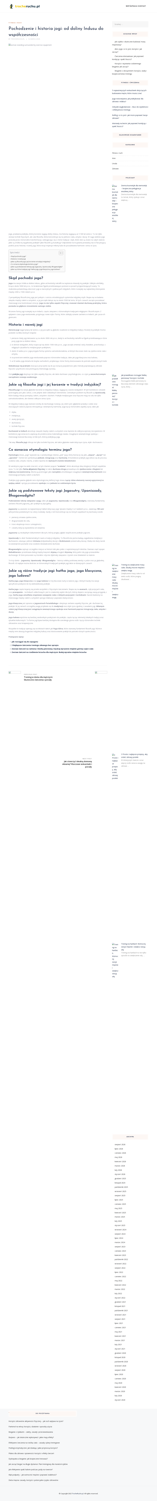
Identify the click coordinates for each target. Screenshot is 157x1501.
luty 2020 (118, 1395)
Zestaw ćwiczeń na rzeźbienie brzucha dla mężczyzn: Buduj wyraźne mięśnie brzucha (49, 652)
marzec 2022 (120, 1289)
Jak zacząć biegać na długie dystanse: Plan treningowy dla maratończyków (38, 1464)
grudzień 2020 (120, 1353)
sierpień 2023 (120, 1246)
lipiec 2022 (119, 1272)
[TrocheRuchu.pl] (24, 6)
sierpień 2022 (120, 1268)
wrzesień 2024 (120, 1229)
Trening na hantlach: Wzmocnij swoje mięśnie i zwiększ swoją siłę (133, 947)
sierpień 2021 (120, 1319)
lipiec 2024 (119, 1238)
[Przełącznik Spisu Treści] (60, 253)
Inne (114, 158)
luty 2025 (118, 1221)
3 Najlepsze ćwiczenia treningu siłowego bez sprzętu (35, 645)
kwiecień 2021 (120, 1336)
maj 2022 (118, 1280)
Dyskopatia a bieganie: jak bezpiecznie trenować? (28, 1459)
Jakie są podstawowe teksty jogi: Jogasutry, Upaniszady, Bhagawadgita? (37, 267)
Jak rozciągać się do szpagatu (25, 642)
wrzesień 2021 (120, 1315)
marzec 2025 (120, 1217)
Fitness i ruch (15, 23)
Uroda (114, 163)
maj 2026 (118, 1157)
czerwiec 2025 (120, 1204)
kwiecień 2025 (120, 1212)
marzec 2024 (120, 1242)
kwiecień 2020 (120, 1387)
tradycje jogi (43, 571)
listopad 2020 (120, 1357)
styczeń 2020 (120, 1400)
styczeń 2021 (120, 1349)
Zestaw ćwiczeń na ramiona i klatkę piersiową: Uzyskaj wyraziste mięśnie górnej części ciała (52, 649)
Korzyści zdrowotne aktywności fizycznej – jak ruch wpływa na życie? (36, 1421)
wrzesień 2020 (120, 1366)
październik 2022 (121, 1259)
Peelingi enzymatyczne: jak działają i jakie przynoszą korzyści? (33, 1448)
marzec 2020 (120, 1391)
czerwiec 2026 (120, 1153)
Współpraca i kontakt (136, 6)
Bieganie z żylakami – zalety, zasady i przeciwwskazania (31, 1432)
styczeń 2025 (120, 1225)
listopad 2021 (120, 1306)
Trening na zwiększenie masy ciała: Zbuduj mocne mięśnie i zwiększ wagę (133, 568)
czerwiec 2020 (120, 1378)
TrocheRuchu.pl (78, 1493)
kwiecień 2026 (120, 1161)
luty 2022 (118, 1293)
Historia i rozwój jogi (18, 259)
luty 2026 (118, 1170)
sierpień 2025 (120, 1195)
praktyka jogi (18, 374)
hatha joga (65, 571)
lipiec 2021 (119, 1323)
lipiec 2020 (119, 1374)
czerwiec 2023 (120, 1251)
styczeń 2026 (120, 1174)
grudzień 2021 (120, 1302)
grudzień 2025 (120, 1178)
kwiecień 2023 (120, 1255)
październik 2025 (121, 1187)
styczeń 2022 (120, 1298)
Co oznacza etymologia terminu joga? (24, 264)
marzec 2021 (120, 1340)
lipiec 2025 (119, 1200)
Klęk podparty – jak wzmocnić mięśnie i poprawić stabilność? (33, 1475)
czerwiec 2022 (120, 1276)
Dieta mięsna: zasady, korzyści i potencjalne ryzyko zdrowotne (33, 1480)
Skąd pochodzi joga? (18, 256)
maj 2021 (118, 1332)
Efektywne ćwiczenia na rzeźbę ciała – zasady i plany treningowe (34, 1443)
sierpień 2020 (120, 1370)
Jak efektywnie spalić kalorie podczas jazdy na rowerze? (31, 1469)
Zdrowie (115, 168)
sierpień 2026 (120, 1144)
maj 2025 (118, 1208)
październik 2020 (121, 1361)
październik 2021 (121, 1310)
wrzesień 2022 (120, 1263)
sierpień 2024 (120, 1234)
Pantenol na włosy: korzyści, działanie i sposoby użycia (30, 1426)
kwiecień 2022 (120, 1285)
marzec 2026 (120, 1166)
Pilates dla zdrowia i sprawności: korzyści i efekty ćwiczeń (31, 1453)
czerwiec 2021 (120, 1327)
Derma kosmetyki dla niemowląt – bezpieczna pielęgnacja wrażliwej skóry (134, 188)
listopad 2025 (120, 1183)
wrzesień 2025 (120, 1191)
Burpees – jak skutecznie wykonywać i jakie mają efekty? (31, 1437)
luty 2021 (118, 1344)
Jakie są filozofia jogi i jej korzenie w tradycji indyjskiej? (30, 262)
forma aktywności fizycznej (34, 469)
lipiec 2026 (119, 1149)
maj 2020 (118, 1383)
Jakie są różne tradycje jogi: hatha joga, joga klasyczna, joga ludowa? (35, 269)
